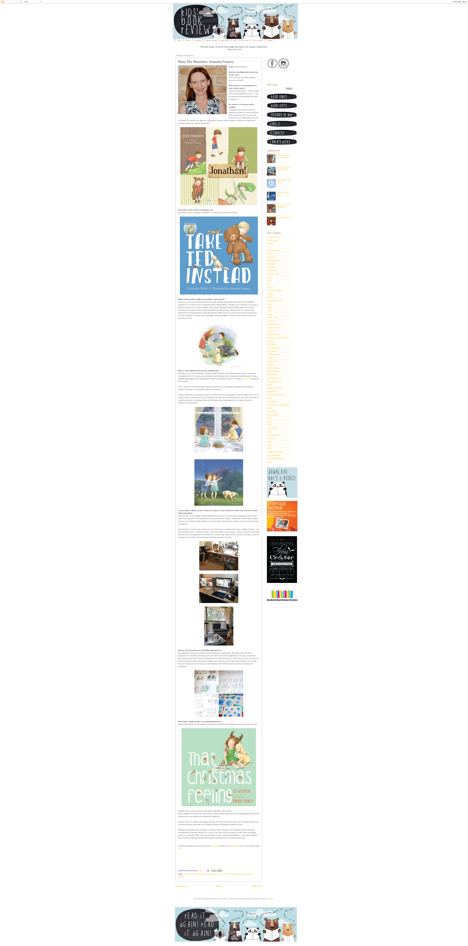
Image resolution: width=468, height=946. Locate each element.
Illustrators (231, 874)
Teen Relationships (273, 435)
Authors (269, 254)
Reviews (270, 418)
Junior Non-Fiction (273, 348)
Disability (270, 294)
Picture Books (272, 401)
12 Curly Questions (273, 237)
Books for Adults (273, 274)
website (214, 846)
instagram (234, 846)
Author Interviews (273, 250)
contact (269, 40)
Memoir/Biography (273, 371)
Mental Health (272, 375)
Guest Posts (271, 321)
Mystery (270, 385)
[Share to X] (217, 870)
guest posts (225, 40)
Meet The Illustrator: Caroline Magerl (284, 156)
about (179, 40)
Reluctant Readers (273, 415)
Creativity (270, 287)
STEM (269, 425)
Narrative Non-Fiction (274, 388)
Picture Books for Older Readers (278, 405)
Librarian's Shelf (272, 361)
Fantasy (269, 311)
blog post (246, 379)
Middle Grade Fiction (274, 378)
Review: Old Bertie (283, 218)
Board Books (271, 264)
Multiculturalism (272, 381)
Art (268, 247)
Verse (269, 448)
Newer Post (181, 886)
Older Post (257, 886)
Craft (268, 284)
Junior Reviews (272, 351)
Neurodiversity (272, 391)
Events (269, 304)
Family (269, 307)
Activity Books (272, 240)
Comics (269, 281)
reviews (188, 40)
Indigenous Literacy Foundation (278, 338)
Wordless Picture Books (275, 452)
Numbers (270, 398)
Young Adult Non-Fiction (276, 459)
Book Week (271, 267)
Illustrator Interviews (219, 874)
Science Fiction (272, 428)
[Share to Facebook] (219, 870)
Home (219, 886)
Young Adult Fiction (274, 455)
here (179, 849)
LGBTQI (270, 358)
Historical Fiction (273, 324)
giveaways (245, 40)
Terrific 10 (270, 438)
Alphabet (270, 244)
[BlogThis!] (214, 870)
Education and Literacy (275, 301)
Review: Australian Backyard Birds (283, 169)
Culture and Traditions (275, 291)
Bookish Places (272, 270)
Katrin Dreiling (241, 874)
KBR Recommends (273, 354)
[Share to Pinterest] (221, 870)
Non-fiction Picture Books (276, 395)
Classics (269, 277)
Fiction (269, 314)
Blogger (271, 899)
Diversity (270, 297)
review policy (258, 40)
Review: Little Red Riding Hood (283, 206)
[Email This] (212, 870)
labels (235, 40)
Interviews (270, 341)
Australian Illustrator (190, 874)
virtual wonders (211, 40)
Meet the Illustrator (273, 368)
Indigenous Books (273, 334)
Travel (269, 445)
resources (198, 40)
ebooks (269, 462)
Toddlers (270, 442)
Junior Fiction (272, 344)
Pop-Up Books (272, 412)
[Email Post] (207, 870)
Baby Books (271, 257)
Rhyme (269, 422)
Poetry (269, 408)
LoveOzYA (271, 365)
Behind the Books (205, 874)
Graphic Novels (272, 318)
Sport (269, 432)
